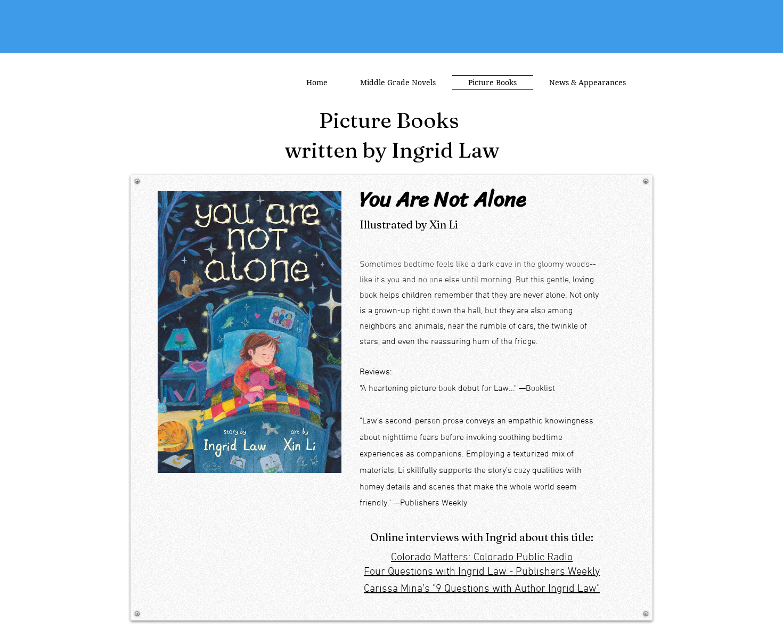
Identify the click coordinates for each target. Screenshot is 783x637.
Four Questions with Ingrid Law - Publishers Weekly (482, 572)
